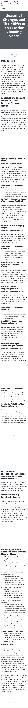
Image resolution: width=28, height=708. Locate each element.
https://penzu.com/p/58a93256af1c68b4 (14, 118)
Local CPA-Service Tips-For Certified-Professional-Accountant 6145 (13, 4)
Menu (3, 8)
